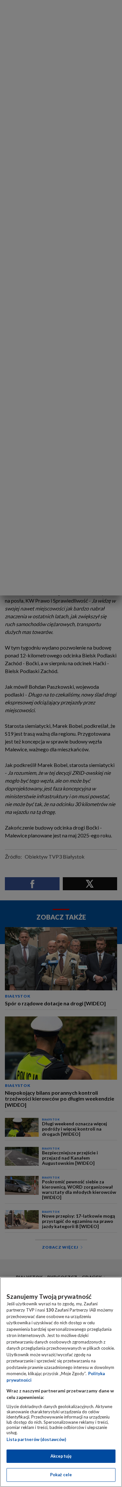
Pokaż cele (61, 1474)
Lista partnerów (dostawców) (36, 1439)
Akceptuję (61, 1456)
